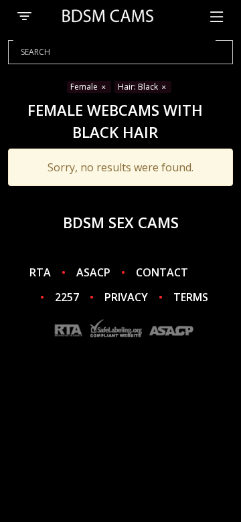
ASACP (93, 272)
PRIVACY (126, 297)
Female (85, 86)
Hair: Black (139, 86)
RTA (40, 272)
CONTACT (162, 272)
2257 (67, 297)
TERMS (190, 297)
